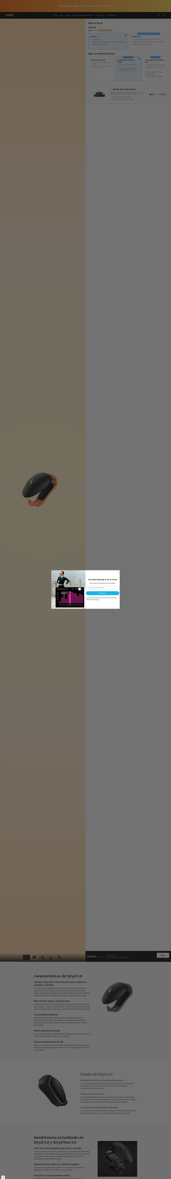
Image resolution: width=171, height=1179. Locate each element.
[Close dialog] (118, 572)
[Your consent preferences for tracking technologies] (3, 1177)
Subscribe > (103, 593)
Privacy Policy (96, 599)
